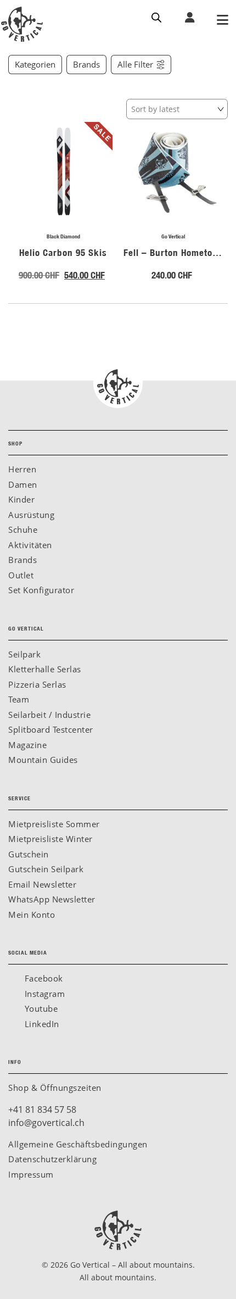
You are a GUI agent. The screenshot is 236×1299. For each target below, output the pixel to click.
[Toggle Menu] (222, 21)
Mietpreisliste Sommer (54, 823)
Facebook (42, 978)
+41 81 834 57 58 (42, 1109)
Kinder (21, 499)
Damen (22, 484)
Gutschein (28, 854)
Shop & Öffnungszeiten (55, 1087)
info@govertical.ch (46, 1123)
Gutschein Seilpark (45, 868)
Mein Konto (31, 914)
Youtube (40, 1008)
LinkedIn (40, 1023)
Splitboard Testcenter (50, 729)
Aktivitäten (30, 544)
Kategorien (35, 64)
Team (18, 699)
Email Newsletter (42, 884)
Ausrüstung (31, 514)
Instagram (43, 993)
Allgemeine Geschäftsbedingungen (78, 1144)
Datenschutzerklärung (52, 1158)
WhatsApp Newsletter (51, 899)
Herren (22, 469)
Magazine (27, 744)
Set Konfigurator (41, 589)
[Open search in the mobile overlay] (156, 16)
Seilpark (24, 654)
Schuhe (22, 529)
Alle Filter (135, 64)
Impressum (31, 1174)
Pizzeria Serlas (37, 684)
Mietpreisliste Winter (50, 838)
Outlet (20, 575)
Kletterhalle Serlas (44, 669)
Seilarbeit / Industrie (49, 714)
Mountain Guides (43, 759)
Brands (86, 64)
